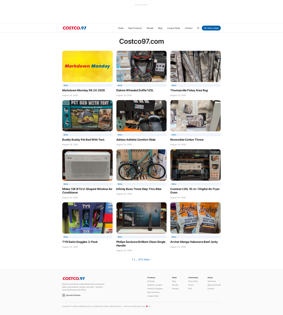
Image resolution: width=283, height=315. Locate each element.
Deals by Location (154, 285)
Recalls (150, 28)
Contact (188, 28)
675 (141, 259)
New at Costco (153, 292)
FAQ (190, 288)
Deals (121, 28)
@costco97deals (73, 295)
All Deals (151, 281)
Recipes (175, 288)
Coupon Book (173, 28)
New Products (135, 28)
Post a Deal (193, 281)
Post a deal (213, 28)
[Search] (198, 28)
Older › (147, 259)
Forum (190, 285)
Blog (160, 28)
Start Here (212, 281)
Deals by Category (155, 288)
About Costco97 (214, 285)
